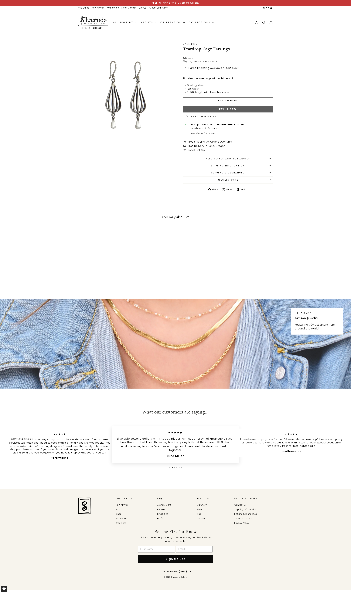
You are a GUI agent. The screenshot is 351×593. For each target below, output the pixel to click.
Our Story (202, 504)
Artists (147, 22)
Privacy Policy (241, 523)
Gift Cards (83, 7)
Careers (201, 518)
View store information (203, 133)
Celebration (171, 22)
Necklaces (121, 518)
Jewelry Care (228, 180)
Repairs (161, 509)
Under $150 (113, 7)
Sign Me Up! (175, 559)
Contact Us (240, 504)
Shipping (187, 61)
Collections (200, 22)
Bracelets (121, 523)
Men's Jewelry (128, 7)
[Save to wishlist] (81, 230)
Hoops (119, 509)
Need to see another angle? (228, 158)
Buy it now (228, 109)
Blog (199, 514)
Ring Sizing (162, 514)
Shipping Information (228, 165)
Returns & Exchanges (228, 172)
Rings (118, 514)
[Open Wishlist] (4, 589)
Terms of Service (243, 518)
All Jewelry (123, 22)
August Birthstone (158, 7)
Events (142, 7)
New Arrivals (98, 7)
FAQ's (160, 518)
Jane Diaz (190, 44)
